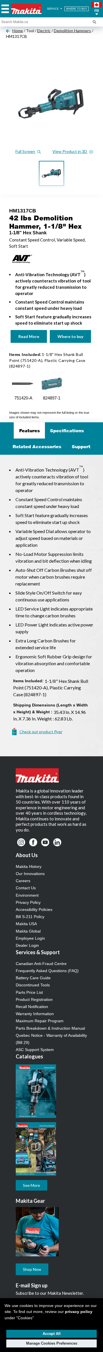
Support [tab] (81, 446)
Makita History (28, 866)
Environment (27, 895)
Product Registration (34, 999)
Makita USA (26, 923)
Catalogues (29, 1056)
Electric (44, 30)
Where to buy (70, 336)
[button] (97, 8)
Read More (28, 336)
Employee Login (30, 938)
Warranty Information (35, 1013)
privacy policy (78, 1311)
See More (31, 1185)
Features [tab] (29, 430)
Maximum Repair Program (40, 1021)
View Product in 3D (70, 151)
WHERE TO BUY (76, 8)
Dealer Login (27, 945)
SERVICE (53, 8)
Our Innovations (30, 873)
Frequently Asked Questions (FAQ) (47, 970)
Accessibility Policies (34, 909)
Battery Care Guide (33, 978)
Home (17, 30)
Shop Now (32, 1269)
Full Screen (25, 151)
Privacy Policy (28, 902)
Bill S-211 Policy (30, 916)
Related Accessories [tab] (37, 446)
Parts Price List (29, 992)
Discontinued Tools (33, 985)
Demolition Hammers (72, 30)
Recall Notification (32, 1006)
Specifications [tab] (67, 430)
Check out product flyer (40, 731)
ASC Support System (35, 1049)
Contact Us (26, 888)
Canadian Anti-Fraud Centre (41, 963)
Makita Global (28, 931)
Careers (23, 880)
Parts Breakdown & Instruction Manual (50, 1028)
